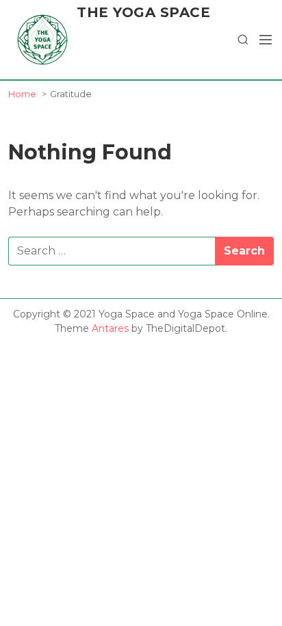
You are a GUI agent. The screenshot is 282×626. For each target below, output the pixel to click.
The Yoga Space (143, 12)
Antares (110, 328)
